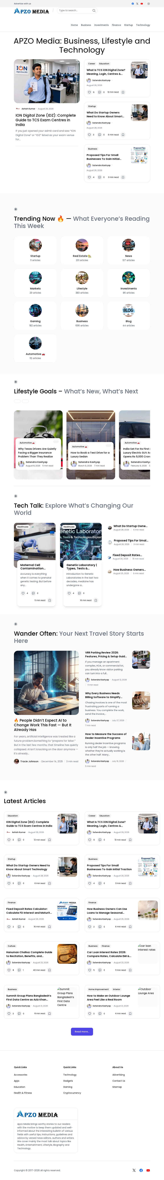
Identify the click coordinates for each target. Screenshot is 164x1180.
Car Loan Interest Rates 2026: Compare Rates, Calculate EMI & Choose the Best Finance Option (108, 954)
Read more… (82, 1031)
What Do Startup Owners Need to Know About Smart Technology (104, 114)
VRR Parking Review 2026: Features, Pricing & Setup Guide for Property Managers (106, 654)
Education (104, 63)
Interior (116, 989)
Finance (12, 902)
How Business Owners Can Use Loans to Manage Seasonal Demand (128, 569)
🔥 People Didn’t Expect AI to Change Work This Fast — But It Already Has (42, 725)
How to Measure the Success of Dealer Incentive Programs (106, 736)
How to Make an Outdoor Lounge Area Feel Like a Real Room (108, 997)
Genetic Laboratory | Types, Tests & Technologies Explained (81, 566)
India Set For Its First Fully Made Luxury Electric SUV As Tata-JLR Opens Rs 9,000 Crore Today (143, 452)
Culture (11, 946)
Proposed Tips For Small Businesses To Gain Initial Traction (103, 157)
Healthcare (22, 526)
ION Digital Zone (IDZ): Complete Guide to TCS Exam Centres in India (46, 120)
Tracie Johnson (29, 761)
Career (91, 63)
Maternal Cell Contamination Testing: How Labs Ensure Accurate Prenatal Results (33, 566)
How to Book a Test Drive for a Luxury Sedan (90, 454)
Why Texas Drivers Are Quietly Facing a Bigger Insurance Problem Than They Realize (37, 452)
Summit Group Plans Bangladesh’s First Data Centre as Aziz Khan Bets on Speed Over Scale (28, 998)
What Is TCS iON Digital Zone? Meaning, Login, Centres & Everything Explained (106, 72)
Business (92, 148)
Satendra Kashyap (101, 80)
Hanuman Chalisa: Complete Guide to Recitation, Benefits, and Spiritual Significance (29, 954)
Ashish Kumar (28, 108)
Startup (92, 106)
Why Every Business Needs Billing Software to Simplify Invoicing (102, 695)
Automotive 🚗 (27, 442)
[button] (148, 3)
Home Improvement (99, 989)
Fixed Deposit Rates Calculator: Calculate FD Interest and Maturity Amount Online (130, 555)
